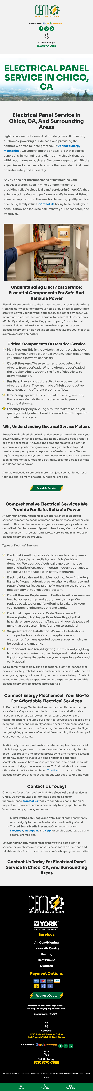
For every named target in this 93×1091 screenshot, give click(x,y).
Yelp (48, 830)
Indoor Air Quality (46, 948)
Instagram (31, 830)
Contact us (46, 204)
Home (21, 1088)
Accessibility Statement (74, 1073)
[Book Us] (70, 1085)
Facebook (16, 830)
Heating (46, 954)
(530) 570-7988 (46, 45)
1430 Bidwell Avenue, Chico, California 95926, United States (46, 1036)
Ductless (46, 966)
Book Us (70, 1088)
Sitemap (60, 1073)
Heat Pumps (46, 960)
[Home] (21, 1085)
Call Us (45, 1088)
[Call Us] (45, 1085)
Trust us (52, 770)
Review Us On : (36, 23)
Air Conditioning (46, 942)
